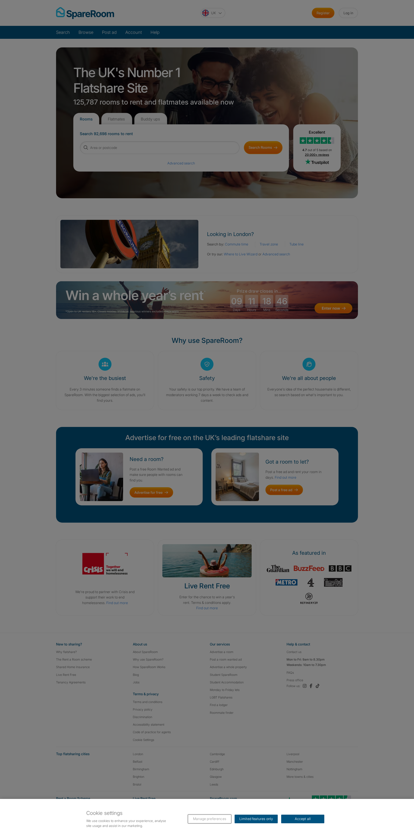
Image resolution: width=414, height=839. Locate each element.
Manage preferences (209, 819)
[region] (207, 819)
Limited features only (256, 819)
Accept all (303, 819)
